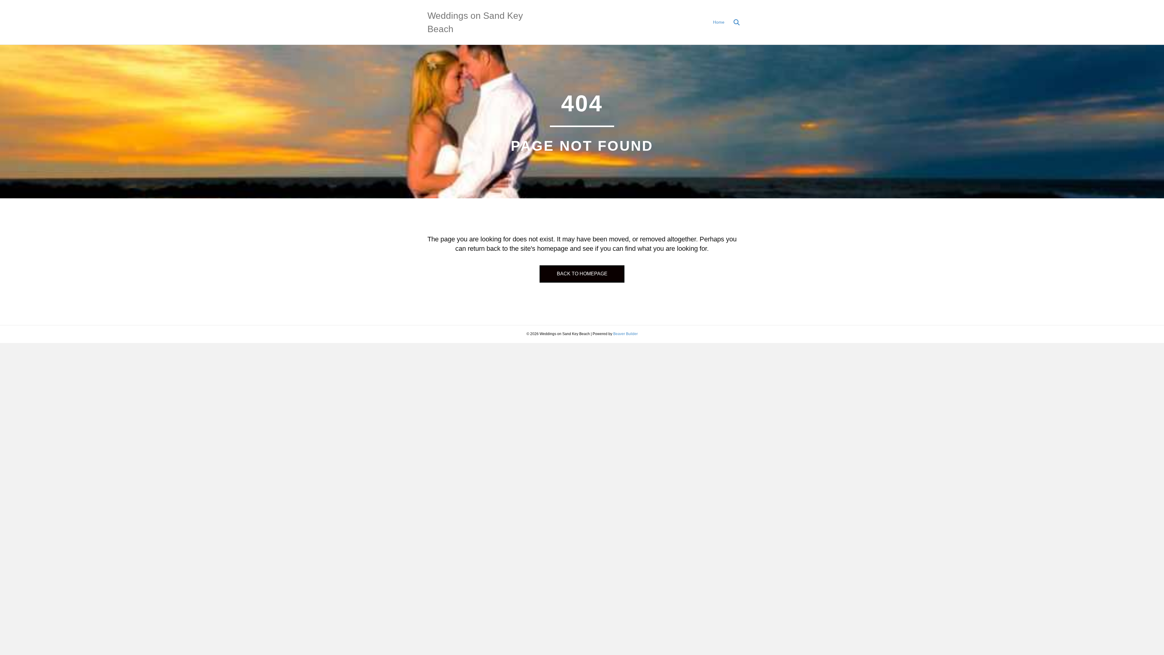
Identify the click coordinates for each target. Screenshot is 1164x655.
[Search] (733, 22)
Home (718, 22)
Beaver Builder (625, 334)
